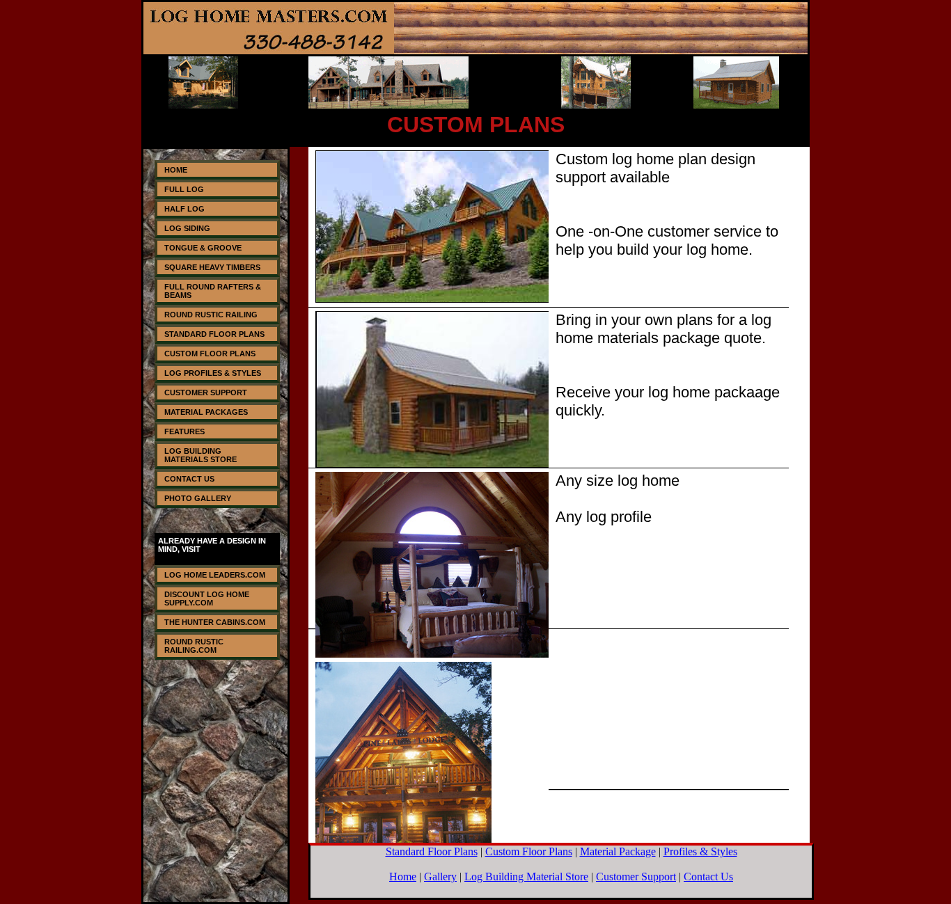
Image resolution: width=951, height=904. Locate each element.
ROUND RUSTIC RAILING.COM (193, 645)
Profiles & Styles (700, 851)
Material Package (618, 851)
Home (175, 170)
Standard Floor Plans (214, 334)
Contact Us (189, 479)
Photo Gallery (197, 498)
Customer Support (205, 392)
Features (184, 431)
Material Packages (206, 412)
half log (184, 209)
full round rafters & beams (212, 291)
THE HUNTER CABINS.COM (214, 622)
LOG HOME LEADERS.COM (214, 575)
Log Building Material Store (526, 876)
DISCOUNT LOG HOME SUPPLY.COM (206, 598)
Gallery (440, 876)
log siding (187, 228)
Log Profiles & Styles (212, 373)
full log (184, 189)
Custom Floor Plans (210, 353)
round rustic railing (211, 314)
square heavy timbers (212, 267)
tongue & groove (203, 248)
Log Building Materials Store (200, 455)
